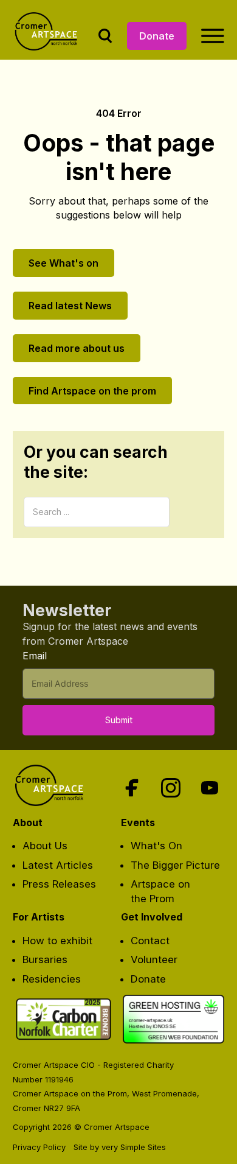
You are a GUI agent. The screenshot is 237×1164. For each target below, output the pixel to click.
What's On (156, 846)
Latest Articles (57, 865)
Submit (118, 720)
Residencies (51, 979)
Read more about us (77, 348)
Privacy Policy (39, 1147)
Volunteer (154, 959)
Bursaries (44, 959)
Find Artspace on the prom (92, 391)
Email (34, 656)
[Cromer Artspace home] (48, 36)
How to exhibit (57, 940)
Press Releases (59, 884)
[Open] (212, 36)
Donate (156, 36)
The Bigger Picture (175, 865)
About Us (44, 846)
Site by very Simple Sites (120, 1147)
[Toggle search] (105, 36)
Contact (150, 940)
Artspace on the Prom (160, 891)
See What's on (63, 263)
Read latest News (70, 306)
